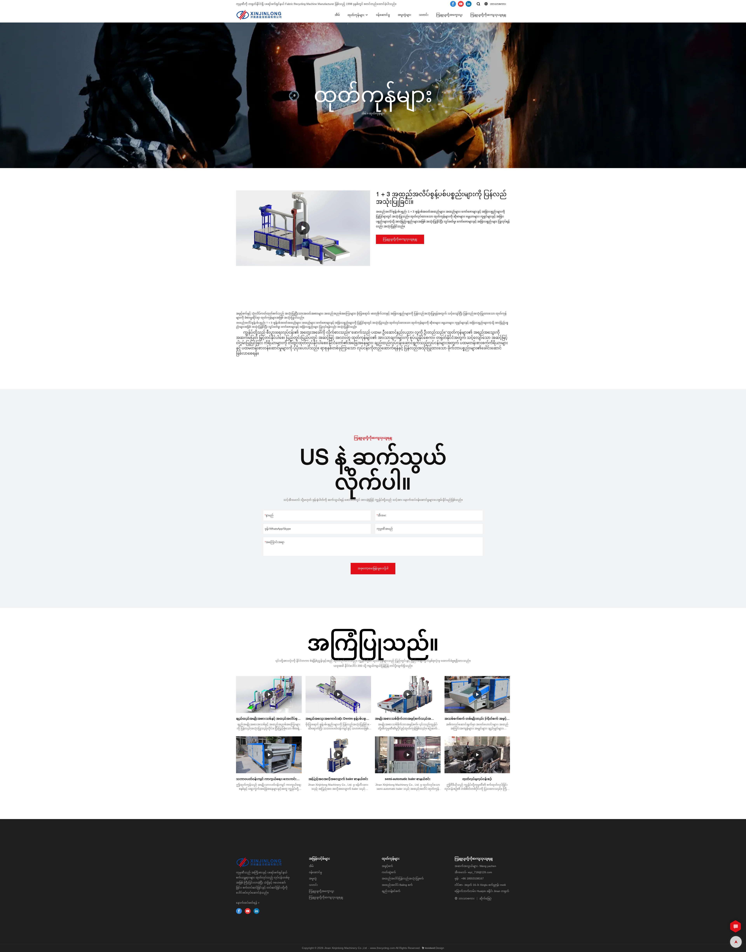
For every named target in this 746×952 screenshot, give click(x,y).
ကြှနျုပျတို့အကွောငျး (449, 14)
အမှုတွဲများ (404, 14)
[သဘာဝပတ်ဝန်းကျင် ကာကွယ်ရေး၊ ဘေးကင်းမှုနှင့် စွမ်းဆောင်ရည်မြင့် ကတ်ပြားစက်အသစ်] (269, 754)
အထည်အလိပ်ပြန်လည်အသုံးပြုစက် (403, 878)
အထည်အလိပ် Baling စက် (397, 884)
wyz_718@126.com (480, 872)
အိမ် (337, 14)
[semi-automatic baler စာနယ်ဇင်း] (408, 754)
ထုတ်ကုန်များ (356, 14)
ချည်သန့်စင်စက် (391, 891)
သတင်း (423, 14)
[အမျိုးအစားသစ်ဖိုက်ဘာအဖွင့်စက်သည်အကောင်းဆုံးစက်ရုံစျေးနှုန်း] (408, 694)
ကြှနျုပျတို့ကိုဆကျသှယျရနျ (488, 14)
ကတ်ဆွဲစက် (389, 872)
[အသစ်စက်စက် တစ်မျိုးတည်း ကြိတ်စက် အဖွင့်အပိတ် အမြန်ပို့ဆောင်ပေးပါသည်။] (477, 694)
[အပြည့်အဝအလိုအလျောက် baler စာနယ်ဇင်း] (338, 754)
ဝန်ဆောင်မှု (383, 14)
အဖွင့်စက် (387, 866)
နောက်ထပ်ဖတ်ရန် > (247, 902)
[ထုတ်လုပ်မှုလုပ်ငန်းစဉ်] (477, 754)
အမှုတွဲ (313, 878)
